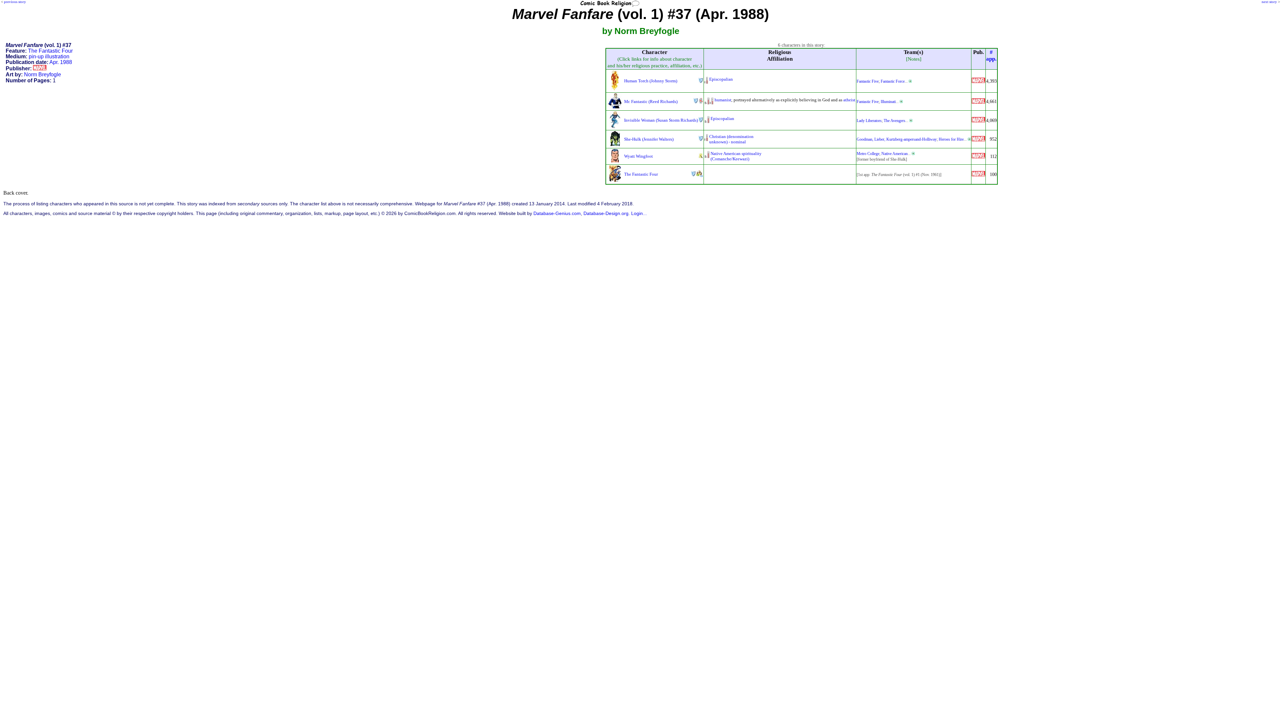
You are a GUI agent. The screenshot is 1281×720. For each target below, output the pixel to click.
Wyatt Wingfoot (638, 156)
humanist (723, 99)
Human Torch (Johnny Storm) (650, 80)
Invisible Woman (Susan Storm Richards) (661, 120)
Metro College (868, 153)
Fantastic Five (868, 81)
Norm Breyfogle (42, 74)
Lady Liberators (869, 120)
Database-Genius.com (557, 213)
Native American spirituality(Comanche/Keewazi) (736, 156)
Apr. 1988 (60, 62)
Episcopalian (721, 79)
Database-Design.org (605, 213)
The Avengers (894, 120)
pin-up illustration (49, 56)
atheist (849, 99)
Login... (639, 213)
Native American (894, 153)
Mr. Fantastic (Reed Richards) (651, 101)
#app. (991, 55)
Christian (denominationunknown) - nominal (731, 139)
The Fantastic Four (50, 51)
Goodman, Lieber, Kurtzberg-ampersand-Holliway (897, 139)
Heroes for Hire (951, 139)
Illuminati (888, 101)
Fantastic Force (893, 81)
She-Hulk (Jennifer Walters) (649, 139)
